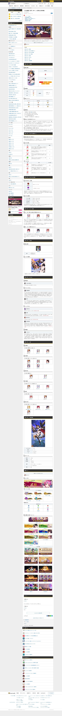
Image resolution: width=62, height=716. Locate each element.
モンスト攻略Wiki (42, 699)
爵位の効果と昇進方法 (12, 89)
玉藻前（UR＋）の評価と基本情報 (15, 18)
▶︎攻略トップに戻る (38, 522)
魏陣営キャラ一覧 (11, 139)
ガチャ (37, 5)
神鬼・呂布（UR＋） (38, 409)
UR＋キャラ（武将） (28, 495)
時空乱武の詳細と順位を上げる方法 (13, 107)
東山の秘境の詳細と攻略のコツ (13, 115)
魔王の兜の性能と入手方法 (12, 31)
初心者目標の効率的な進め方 (12, 59)
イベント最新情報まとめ (31, 539)
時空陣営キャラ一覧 (11, 146)
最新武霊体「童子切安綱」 (28, 19)
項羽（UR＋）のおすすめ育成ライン (30, 50)
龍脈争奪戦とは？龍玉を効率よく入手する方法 (15, 117)
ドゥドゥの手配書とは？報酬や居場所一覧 (14, 68)
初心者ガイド (45, 528)
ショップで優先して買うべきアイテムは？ (14, 76)
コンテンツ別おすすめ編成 (12, 64)
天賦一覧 (10, 180)
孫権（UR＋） (38, 217)
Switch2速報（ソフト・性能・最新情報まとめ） (46, 695)
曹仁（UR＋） (48, 232)
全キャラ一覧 (10, 124)
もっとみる (20, 20)
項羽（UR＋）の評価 (28, 49)
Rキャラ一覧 (10, 135)
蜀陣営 (38, 507)
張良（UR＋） (38, 388)
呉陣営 (48, 507)
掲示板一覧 (31, 545)
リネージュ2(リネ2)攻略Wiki (43, 706)
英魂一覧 (31, 591)
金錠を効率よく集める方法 (12, 94)
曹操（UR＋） (38, 232)
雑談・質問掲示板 (11, 193)
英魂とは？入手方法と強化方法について (14, 176)
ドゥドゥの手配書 (47, 5)
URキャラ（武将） (38, 495)
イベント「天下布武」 (28, 16)
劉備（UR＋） (29, 217)
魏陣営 (29, 507)
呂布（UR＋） (28, 232)
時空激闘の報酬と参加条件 (12, 109)
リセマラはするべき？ (31, 564)
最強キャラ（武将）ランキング (13, 42)
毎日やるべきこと (27, 5)
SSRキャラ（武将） (47, 495)
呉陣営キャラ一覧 (11, 143)
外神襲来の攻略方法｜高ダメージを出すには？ (15, 113)
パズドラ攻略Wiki (30, 699)
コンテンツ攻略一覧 (45, 539)
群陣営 (29, 510)
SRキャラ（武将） (29, 500)
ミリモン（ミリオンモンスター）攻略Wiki (33, 707)
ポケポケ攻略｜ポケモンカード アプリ (45, 697)
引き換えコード (41, 5)
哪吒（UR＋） (38, 363)
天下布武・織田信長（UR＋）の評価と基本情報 (15, 29)
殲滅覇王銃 (38, 251)
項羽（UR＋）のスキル (28, 57)
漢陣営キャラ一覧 (11, 148)
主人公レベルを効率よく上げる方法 (45, 573)
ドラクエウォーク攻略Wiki (19, 700)
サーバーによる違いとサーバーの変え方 (14, 61)
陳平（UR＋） (48, 388)
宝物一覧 (10, 152)
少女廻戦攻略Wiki (26, 619)
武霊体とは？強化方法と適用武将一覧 (14, 100)
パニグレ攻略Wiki (18, 706)
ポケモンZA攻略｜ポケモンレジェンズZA (21, 695)
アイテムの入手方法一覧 (12, 79)
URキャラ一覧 (11, 130)
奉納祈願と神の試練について (12, 85)
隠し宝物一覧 (45, 591)
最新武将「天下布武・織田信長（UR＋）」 (30, 18)
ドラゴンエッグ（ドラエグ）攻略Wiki (45, 707)
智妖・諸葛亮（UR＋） (29, 409)
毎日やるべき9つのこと (45, 555)
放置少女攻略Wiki (30, 706)
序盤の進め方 (22, 5)
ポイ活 (39, 1)
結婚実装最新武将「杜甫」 (28, 17)
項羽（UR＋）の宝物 (28, 55)
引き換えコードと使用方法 (45, 564)
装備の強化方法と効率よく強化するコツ (14, 169)
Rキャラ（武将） (38, 500)
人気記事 (12, 12)
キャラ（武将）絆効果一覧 (12, 183)
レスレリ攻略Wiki (18, 707)
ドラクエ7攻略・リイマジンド (20, 697)
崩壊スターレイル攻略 (19, 699)
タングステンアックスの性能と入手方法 (16, 14)
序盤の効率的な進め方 (31, 555)
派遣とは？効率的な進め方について (13, 83)
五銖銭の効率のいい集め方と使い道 (13, 92)
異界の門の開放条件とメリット (13, 120)
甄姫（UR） (47, 363)
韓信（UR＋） (45, 378)
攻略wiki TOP (11, 5)
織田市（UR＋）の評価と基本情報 (13, 33)
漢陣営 (48, 510)
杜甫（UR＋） (48, 217)
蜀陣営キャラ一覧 (11, 141)
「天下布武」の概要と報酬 (12, 38)
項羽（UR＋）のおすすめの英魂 (29, 52)
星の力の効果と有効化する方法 (13, 98)
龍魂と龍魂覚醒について (12, 96)
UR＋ (25, 623)
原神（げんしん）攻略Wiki (19, 702)
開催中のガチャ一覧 (31, 573)
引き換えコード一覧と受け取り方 (13, 66)
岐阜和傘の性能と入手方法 (12, 35)
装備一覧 (45, 582)
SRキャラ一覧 (11, 133)
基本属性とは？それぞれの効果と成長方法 (14, 74)
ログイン (52, 1)
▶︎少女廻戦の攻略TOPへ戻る (12, 25)
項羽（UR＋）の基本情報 (28, 60)
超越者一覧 (10, 163)
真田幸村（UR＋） (47, 409)
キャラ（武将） (27, 621)
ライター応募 (51, 693)
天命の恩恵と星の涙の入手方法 (13, 87)
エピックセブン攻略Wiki (31, 704)
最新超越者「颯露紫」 (28, 20)
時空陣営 (38, 510)
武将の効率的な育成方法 (31, 582)
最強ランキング (16, 5)
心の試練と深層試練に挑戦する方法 (13, 111)
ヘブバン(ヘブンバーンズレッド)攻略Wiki (45, 704)
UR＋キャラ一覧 (11, 128)
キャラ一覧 (32, 5)
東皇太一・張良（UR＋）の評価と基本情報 (16, 16)
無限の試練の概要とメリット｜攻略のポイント (15, 105)
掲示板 (52, 5)
